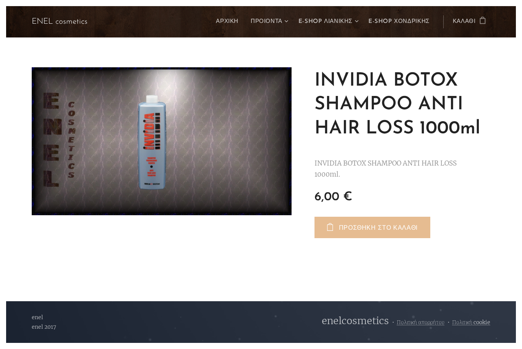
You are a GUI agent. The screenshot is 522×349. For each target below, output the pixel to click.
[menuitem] (229, 21)
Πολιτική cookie (471, 322)
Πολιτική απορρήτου (420, 322)
